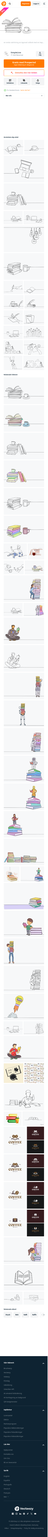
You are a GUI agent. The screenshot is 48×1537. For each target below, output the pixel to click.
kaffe (34, 1516)
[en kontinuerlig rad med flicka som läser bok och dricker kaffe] (13, 1485)
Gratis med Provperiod (24, 63)
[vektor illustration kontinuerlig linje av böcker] (14, 1306)
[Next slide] (39, 1516)
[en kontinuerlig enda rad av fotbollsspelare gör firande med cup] (31, 656)
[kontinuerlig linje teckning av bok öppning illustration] (23, 1465)
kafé (25, 1516)
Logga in (36, 4)
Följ (40, 55)
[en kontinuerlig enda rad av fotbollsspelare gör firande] (15, 640)
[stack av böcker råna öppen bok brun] (12, 657)
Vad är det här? (25, 90)
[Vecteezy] (3, 3)
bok (17, 1516)
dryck (8, 1516)
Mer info (9, 94)
